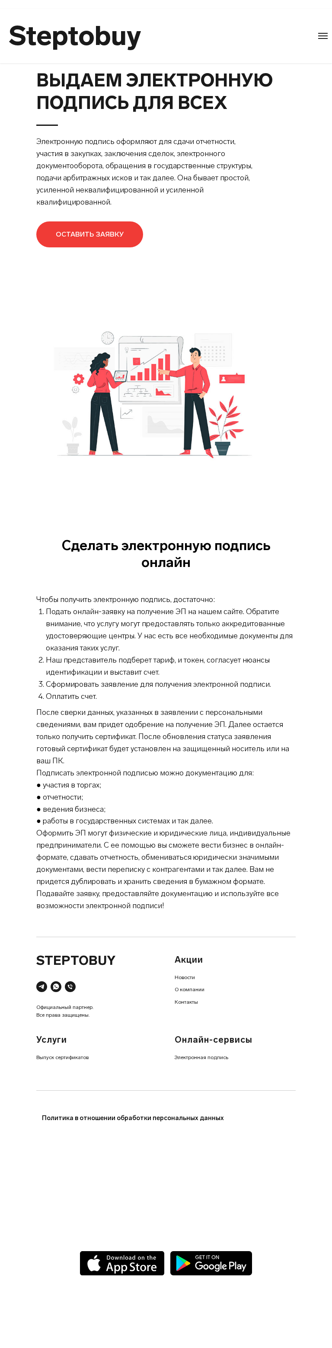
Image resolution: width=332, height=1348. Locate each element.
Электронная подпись (201, 1057)
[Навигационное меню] (323, 36)
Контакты (186, 1002)
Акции (189, 959)
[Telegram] (41, 986)
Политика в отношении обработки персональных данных (133, 1118)
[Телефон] (70, 986)
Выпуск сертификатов (62, 1057)
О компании (189, 989)
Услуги (51, 1039)
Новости (185, 977)
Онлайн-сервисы (213, 1039)
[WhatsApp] (56, 986)
